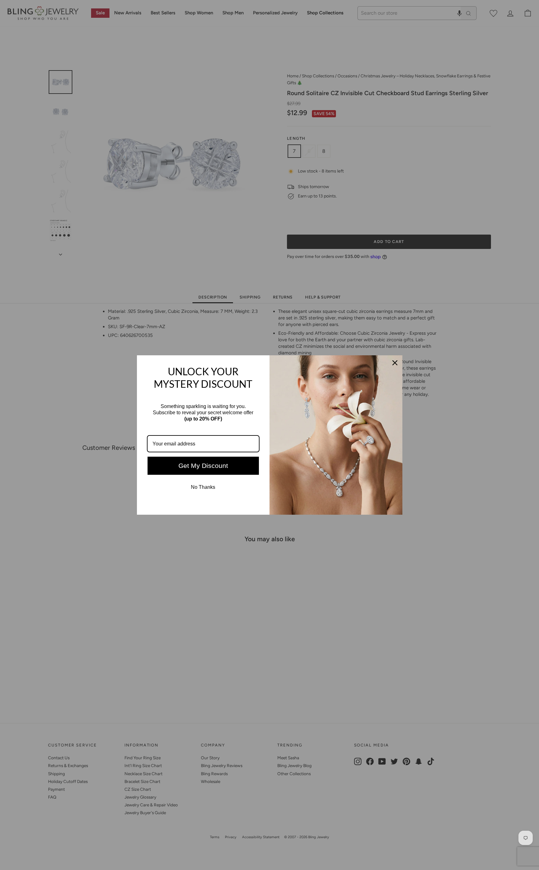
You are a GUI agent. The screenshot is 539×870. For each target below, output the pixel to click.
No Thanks (203, 487)
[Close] (394, 362)
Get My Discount (203, 465)
